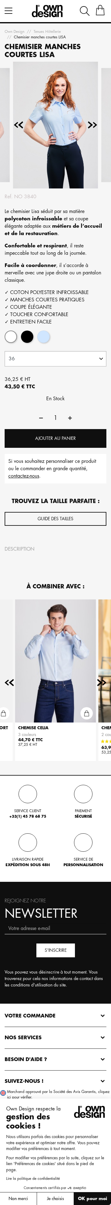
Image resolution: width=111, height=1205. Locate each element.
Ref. (9, 196)
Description (20, 549)
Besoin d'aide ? (26, 1059)
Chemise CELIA (33, 728)
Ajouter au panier (55, 438)
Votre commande (30, 1015)
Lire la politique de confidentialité (33, 1178)
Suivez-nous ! (24, 1081)
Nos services (23, 1037)
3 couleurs (27, 735)
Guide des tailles (55, 519)
